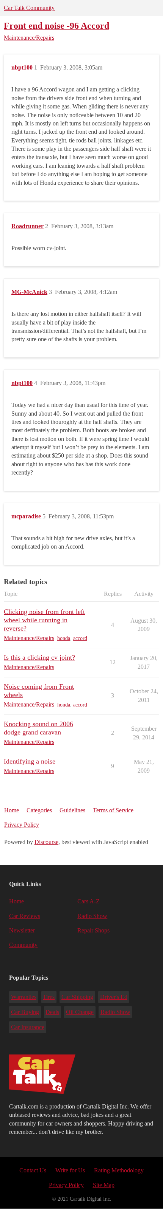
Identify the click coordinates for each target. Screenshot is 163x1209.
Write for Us (70, 1170)
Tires (49, 997)
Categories (39, 810)
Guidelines (72, 810)
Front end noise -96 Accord (56, 25)
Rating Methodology (119, 1170)
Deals (52, 1012)
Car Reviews (24, 916)
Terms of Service (113, 810)
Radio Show (92, 916)
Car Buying (25, 1012)
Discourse (46, 842)
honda (63, 638)
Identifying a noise (29, 761)
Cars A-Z (88, 901)
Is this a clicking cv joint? (39, 657)
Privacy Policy (21, 824)
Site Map (103, 1185)
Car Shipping (77, 997)
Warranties (23, 997)
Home (11, 810)
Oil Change (80, 1012)
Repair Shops (93, 930)
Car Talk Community (29, 8)
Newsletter (22, 930)
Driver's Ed (113, 997)
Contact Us (32, 1170)
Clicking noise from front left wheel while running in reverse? (44, 620)
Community (23, 945)
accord (80, 638)
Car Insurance (27, 1027)
